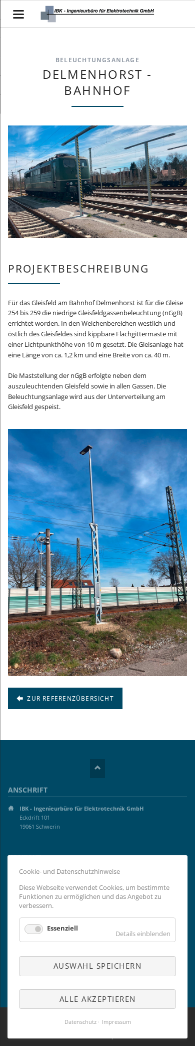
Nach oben (97, 768)
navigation (19, 14)
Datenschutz (80, 1021)
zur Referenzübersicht (69, 698)
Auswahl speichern (98, 966)
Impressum (116, 1021)
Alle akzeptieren (98, 999)
